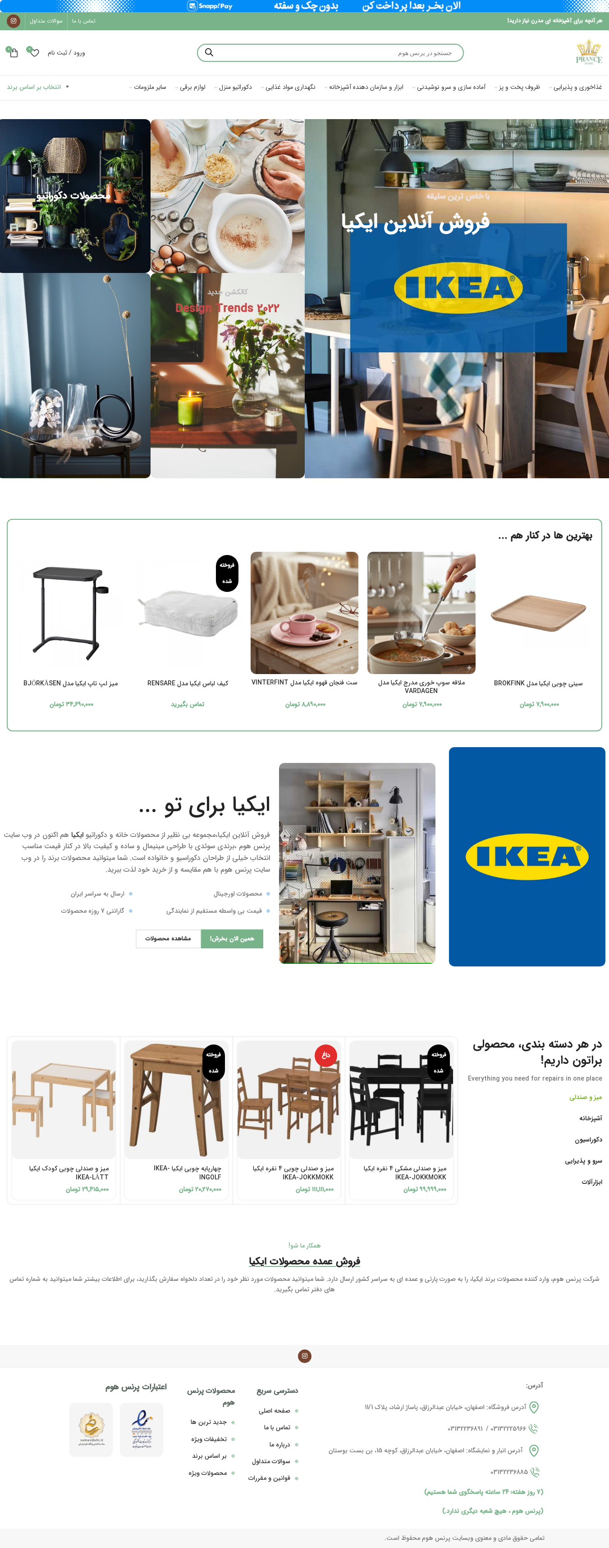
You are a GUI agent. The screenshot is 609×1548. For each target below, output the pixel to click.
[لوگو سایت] (588, 52)
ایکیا (77, 835)
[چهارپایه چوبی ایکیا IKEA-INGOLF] (176, 1100)
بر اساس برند (209, 1456)
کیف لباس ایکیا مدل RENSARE (187, 684)
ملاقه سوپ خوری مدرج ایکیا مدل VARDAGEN (421, 687)
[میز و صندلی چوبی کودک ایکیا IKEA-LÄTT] (63, 1100)
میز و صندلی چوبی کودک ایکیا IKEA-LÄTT (69, 1173)
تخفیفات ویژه (209, 1439)
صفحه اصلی (274, 1411)
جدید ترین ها (209, 1422)
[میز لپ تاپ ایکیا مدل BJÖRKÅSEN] (70, 613)
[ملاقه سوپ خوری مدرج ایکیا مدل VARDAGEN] (421, 613)
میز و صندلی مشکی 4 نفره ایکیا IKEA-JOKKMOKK (405, 1173)
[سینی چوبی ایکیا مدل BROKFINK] (538, 613)
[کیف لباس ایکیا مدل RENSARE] (187, 613)
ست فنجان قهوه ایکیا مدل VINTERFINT (304, 683)
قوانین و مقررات (269, 1478)
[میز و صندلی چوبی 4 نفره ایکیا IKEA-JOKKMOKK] (289, 1100)
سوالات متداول (271, 1461)
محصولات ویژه (207, 1473)
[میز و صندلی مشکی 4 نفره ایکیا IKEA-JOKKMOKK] (401, 1100)
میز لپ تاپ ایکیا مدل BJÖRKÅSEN (70, 684)
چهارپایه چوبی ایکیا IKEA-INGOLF (187, 1173)
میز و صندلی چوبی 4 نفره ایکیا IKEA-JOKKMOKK (293, 1173)
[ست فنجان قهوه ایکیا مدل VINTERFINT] (304, 613)
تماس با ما (277, 1427)
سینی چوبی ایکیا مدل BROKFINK (538, 684)
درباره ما (280, 1445)
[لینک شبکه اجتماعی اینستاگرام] (13, 21)
